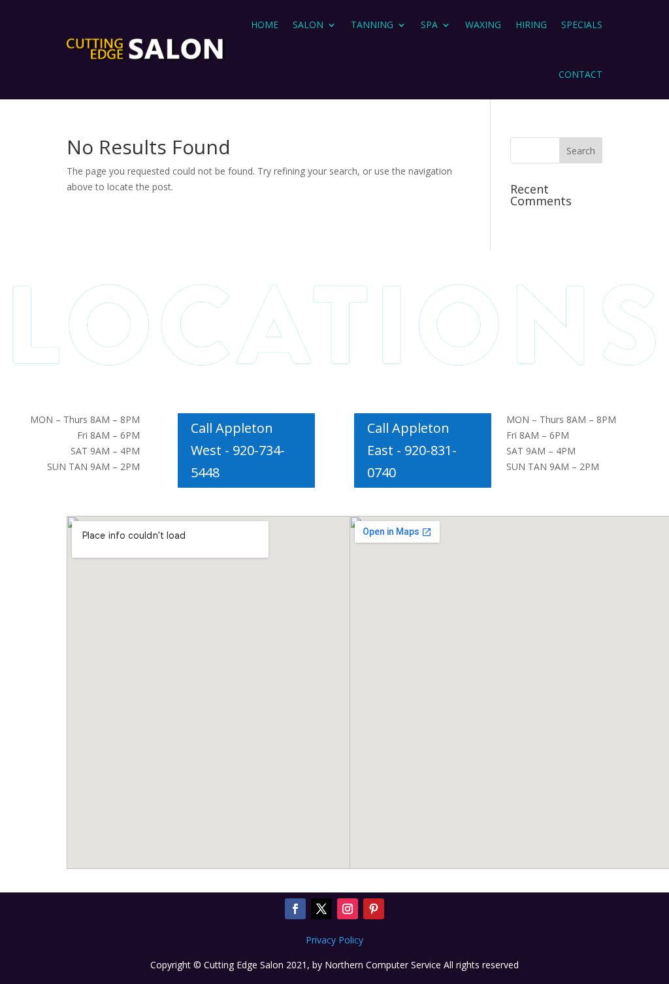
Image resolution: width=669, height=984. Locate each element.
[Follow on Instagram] (347, 908)
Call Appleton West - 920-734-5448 (238, 450)
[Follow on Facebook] (295, 908)
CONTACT (580, 74)
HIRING (531, 24)
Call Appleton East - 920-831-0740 (412, 450)
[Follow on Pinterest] (373, 908)
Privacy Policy (334, 940)
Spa (429, 24)
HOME (264, 24)
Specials (581, 24)
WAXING (483, 24)
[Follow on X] (321, 908)
